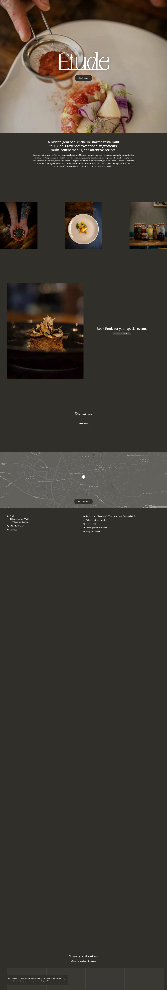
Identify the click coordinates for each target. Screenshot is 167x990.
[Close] (64, 979)
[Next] (158, 225)
